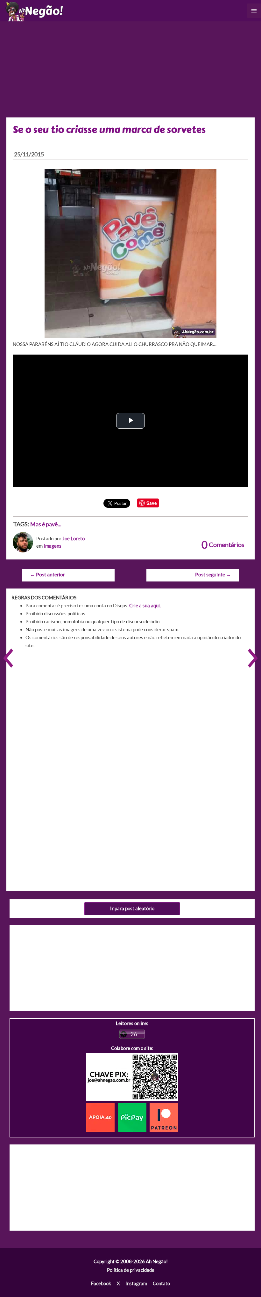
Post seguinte (213, 574)
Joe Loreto (73, 538)
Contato (161, 1283)
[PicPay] (134, 1117)
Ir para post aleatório (132, 908)
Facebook (101, 1283)
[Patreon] (164, 1117)
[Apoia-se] (102, 1117)
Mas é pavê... (45, 524)
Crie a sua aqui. (145, 605)
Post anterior (47, 574)
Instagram (136, 1283)
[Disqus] (130, 745)
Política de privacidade (130, 1270)
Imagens (52, 546)
